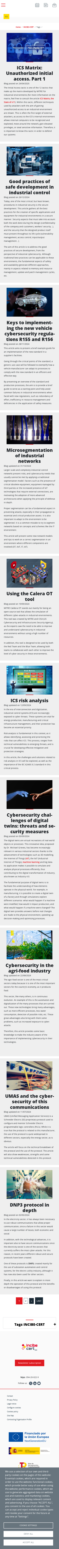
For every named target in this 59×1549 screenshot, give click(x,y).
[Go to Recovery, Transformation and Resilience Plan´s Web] (29, 1467)
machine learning (31, 862)
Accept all (28, 1542)
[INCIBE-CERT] (29, 1347)
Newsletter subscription (29, 1363)
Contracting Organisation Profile (19, 1419)
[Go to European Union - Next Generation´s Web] (29, 1438)
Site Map (10, 1415)
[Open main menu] (3, 4)
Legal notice (11, 1404)
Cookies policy (12, 1411)
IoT (27, 858)
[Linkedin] (35, 1383)
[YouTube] (39, 1383)
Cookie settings (28, 1525)
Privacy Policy (12, 1400)
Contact (10, 1396)
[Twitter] (30, 1383)
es (6, 16)
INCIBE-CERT (28, 27)
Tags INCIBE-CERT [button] (29, 1324)
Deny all (28, 1534)
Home (18, 27)
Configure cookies (14, 1407)
